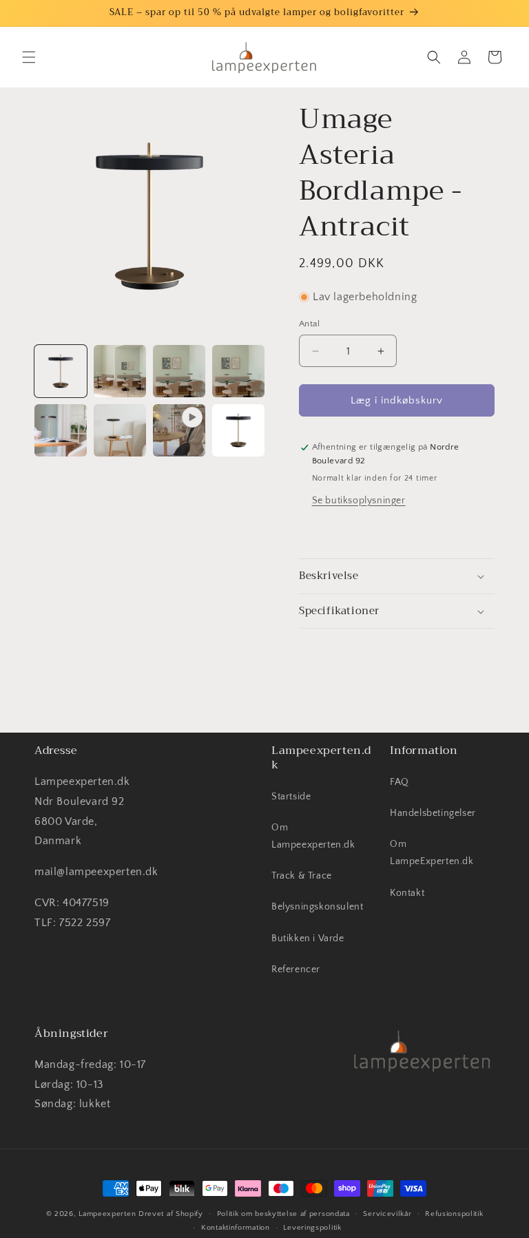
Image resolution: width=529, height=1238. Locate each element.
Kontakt (407, 893)
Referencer (295, 969)
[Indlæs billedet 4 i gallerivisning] (238, 371)
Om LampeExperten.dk (432, 853)
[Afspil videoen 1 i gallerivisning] (179, 430)
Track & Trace (301, 875)
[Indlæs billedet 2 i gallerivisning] (120, 371)
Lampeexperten (107, 1214)
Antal (309, 323)
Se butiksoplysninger (359, 500)
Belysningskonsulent (317, 906)
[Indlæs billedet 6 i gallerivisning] (120, 430)
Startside (291, 796)
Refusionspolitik (454, 1214)
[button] (29, 57)
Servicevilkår (387, 1214)
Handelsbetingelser (433, 813)
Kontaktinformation (235, 1228)
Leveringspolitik (312, 1228)
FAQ (399, 782)
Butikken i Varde (307, 938)
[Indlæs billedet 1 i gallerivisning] (60, 371)
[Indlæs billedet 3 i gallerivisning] (179, 371)
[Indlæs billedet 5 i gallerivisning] (60, 430)
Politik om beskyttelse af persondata (283, 1214)
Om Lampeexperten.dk (313, 836)
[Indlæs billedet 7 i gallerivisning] (238, 430)
